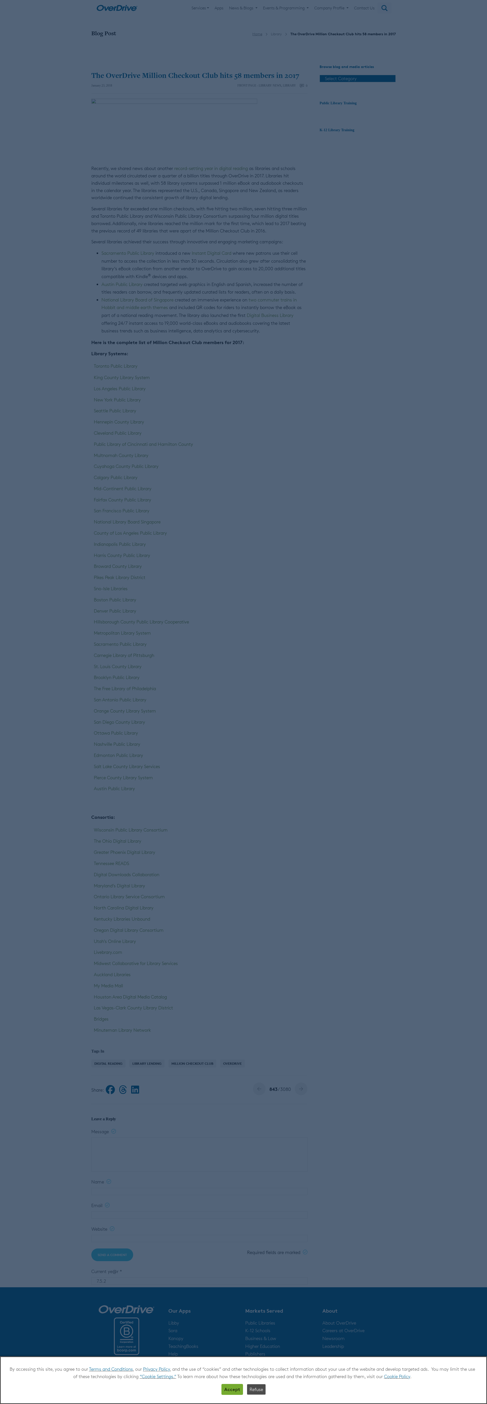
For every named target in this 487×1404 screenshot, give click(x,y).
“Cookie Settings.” (158, 1376)
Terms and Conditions (111, 1369)
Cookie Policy (397, 1376)
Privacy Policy (156, 1369)
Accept (232, 1389)
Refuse (256, 1389)
